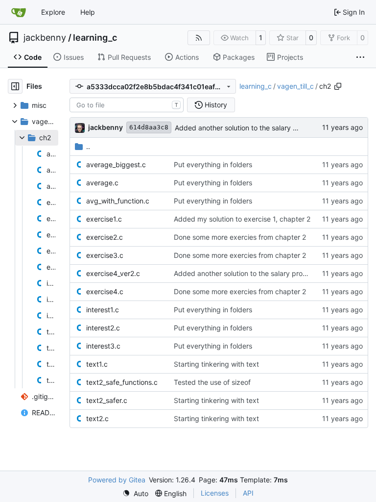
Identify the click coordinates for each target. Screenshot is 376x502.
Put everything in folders (213, 164)
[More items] (360, 57)
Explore (53, 12)
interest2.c (103, 328)
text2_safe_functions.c (122, 382)
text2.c (97, 418)
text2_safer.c (106, 400)
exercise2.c (104, 237)
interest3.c (103, 346)
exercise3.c (104, 255)
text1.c (97, 364)
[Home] (18, 12)
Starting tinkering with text (216, 364)
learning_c (95, 38)
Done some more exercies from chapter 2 (240, 237)
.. (88, 146)
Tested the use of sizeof (212, 382)
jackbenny (45, 38)
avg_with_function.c (117, 201)
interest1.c (102, 309)
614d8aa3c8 (148, 127)
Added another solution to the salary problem (247, 128)
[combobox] (127, 105)
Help (87, 12)
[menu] (135, 493)
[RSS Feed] (199, 37)
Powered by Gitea (116, 480)
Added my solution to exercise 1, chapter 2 (242, 219)
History (216, 104)
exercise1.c (104, 219)
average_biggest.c (116, 164)
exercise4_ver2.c (113, 273)
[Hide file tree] (15, 86)
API (248, 493)
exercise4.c (104, 291)
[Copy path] (337, 86)
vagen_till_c (295, 86)
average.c (102, 182)
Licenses (215, 493)
